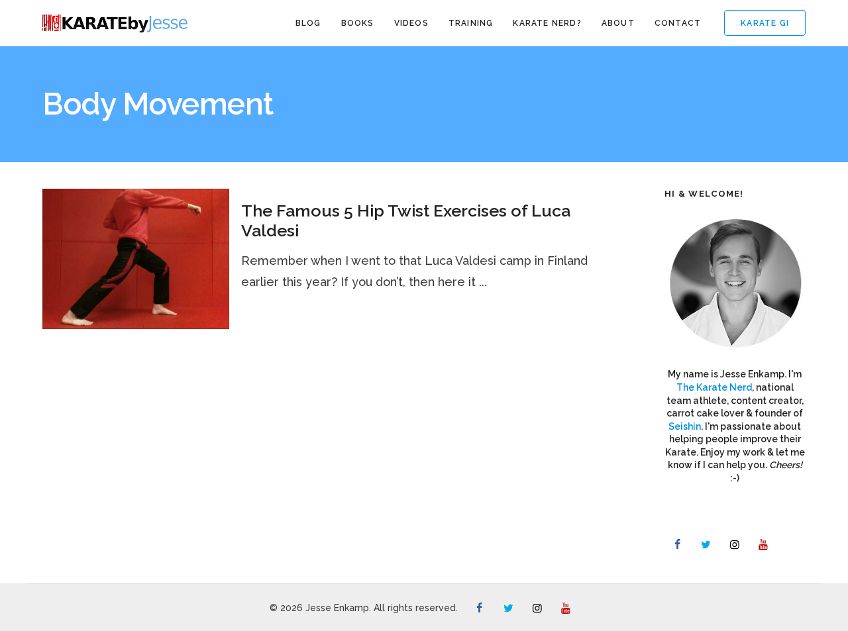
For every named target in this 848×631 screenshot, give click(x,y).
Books (357, 23)
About (618, 23)
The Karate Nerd (714, 387)
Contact (678, 23)
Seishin (684, 426)
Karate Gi (765, 23)
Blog (308, 23)
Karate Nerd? (547, 23)
